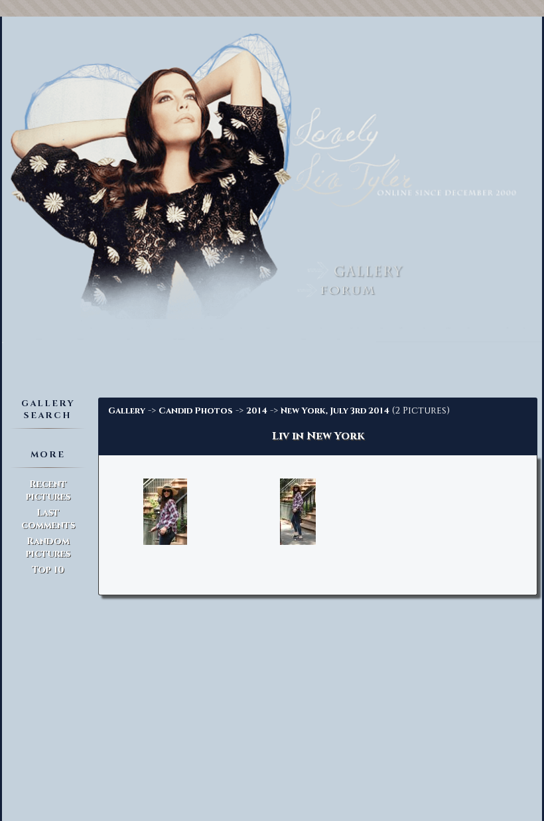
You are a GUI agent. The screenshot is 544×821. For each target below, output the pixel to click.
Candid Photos (196, 411)
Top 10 (48, 569)
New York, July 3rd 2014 (335, 411)
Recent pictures (48, 490)
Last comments (48, 519)
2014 (256, 411)
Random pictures (48, 547)
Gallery (126, 411)
